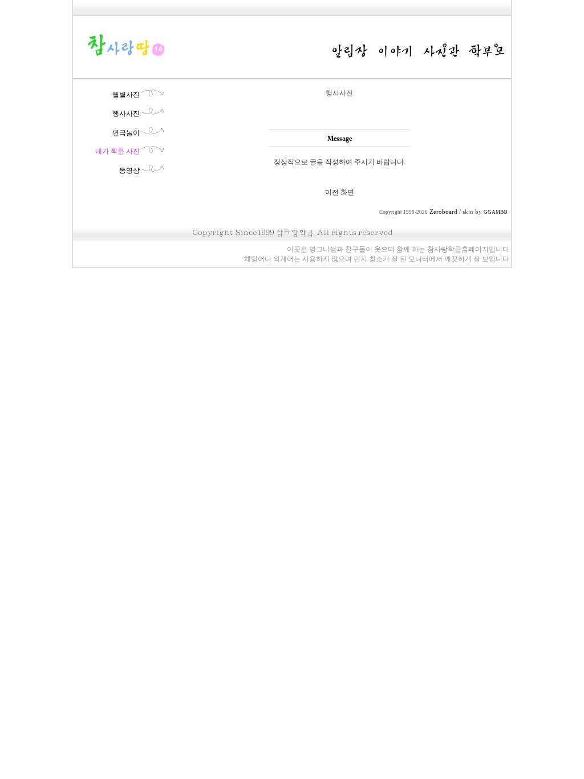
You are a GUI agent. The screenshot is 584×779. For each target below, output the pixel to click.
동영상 (129, 171)
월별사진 (126, 95)
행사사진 (126, 113)
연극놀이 (126, 133)
